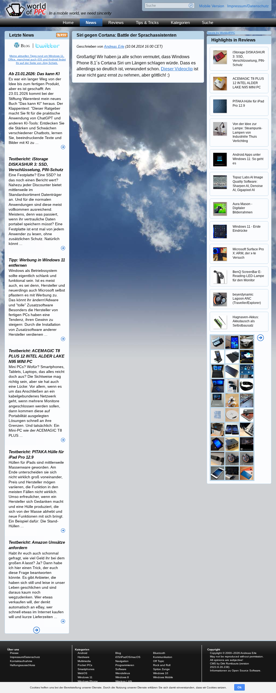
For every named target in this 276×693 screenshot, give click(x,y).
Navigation (122, 661)
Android (82, 653)
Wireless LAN (123, 681)
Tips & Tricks (147, 22)
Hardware (83, 657)
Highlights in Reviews (233, 40)
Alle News (36, 630)
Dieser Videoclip (177, 69)
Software (120, 669)
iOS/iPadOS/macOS (127, 657)
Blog (25, 45)
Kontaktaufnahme (21, 661)
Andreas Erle (114, 46)
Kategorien (180, 22)
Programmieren (124, 665)
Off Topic (158, 661)
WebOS (82, 673)
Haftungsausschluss (22, 665)
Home (68, 22)
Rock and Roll (161, 665)
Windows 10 (160, 673)
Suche (207, 22)
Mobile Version (211, 6)
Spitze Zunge (161, 669)
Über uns (13, 649)
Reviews (116, 22)
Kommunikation (162, 657)
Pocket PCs (85, 665)
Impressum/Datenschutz (248, 6)
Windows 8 (122, 677)
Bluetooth (159, 653)
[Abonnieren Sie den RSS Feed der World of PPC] (62, 36)
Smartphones (86, 669)
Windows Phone (88, 681)
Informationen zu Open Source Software (235, 670)
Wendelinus (122, 673)
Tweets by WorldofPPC (221, 32)
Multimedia (84, 661)
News (91, 22)
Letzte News (21, 35)
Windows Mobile (163, 677)
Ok (239, 687)
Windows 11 (85, 677)
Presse (14, 653)
